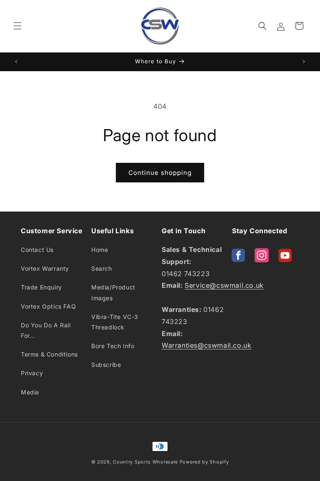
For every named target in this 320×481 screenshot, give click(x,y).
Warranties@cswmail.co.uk (206, 345)
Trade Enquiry (41, 287)
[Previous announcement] (16, 61)
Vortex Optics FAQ (48, 306)
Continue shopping (160, 173)
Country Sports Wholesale (145, 462)
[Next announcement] (304, 61)
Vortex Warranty (45, 268)
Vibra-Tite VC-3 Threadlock (114, 322)
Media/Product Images (113, 292)
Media (30, 392)
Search (101, 268)
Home (99, 249)
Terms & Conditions (49, 354)
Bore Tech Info (112, 345)
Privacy (32, 372)
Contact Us (37, 249)
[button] (17, 26)
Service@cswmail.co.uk (224, 285)
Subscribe (106, 364)
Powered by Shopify (204, 462)
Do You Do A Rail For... (46, 330)
